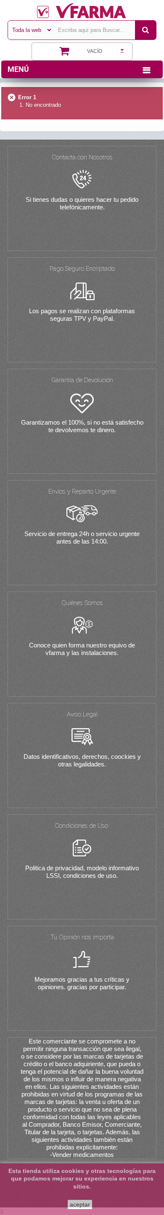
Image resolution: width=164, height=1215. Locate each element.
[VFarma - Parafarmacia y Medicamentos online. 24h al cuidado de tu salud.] (82, 10)
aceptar (80, 1204)
